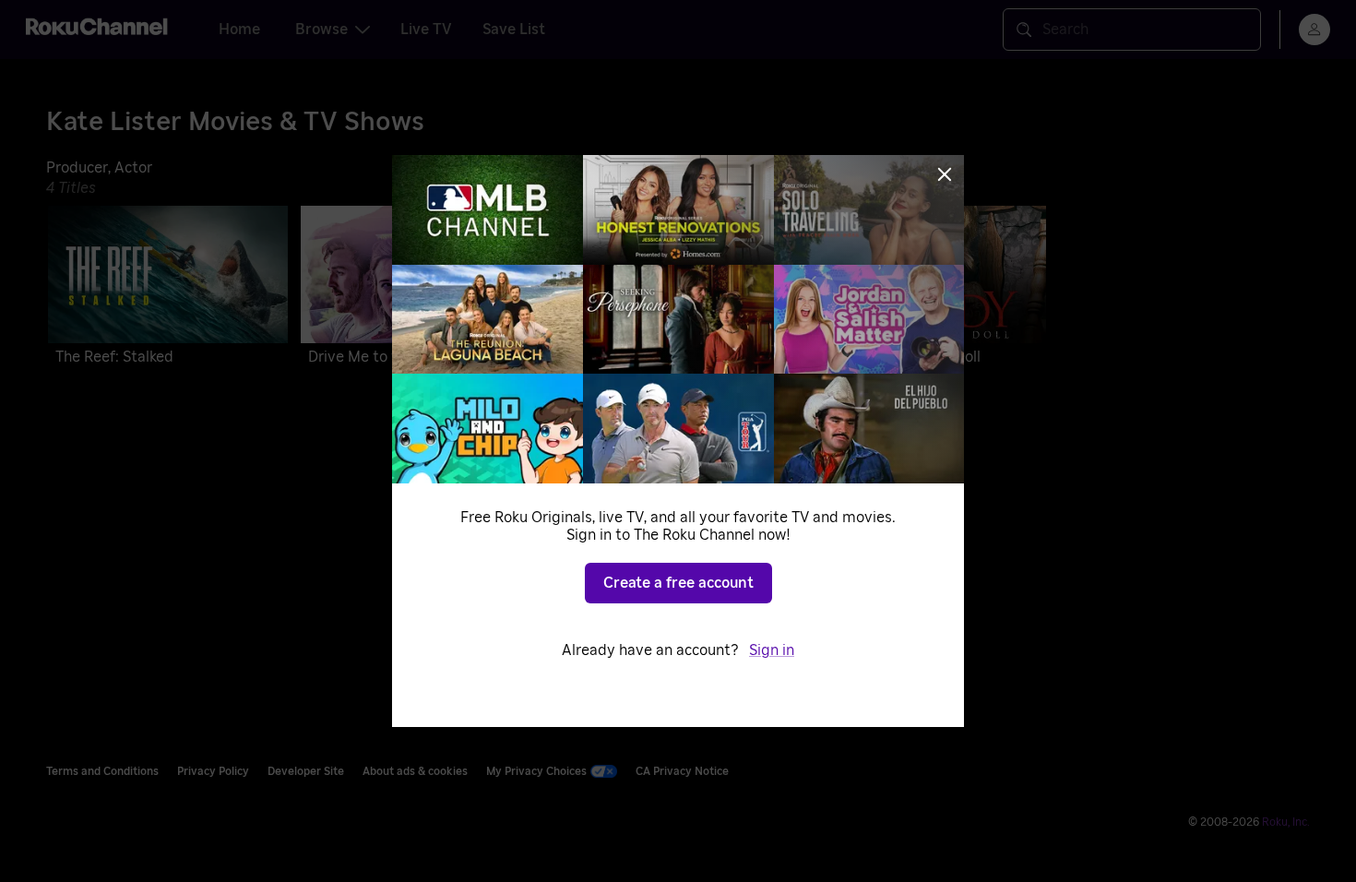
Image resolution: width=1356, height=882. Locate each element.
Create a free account (678, 583)
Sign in (771, 650)
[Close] (944, 174)
